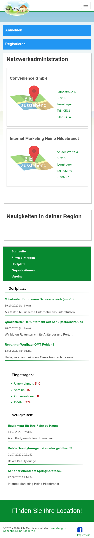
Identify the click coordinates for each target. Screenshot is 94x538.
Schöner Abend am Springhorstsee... (35, 471)
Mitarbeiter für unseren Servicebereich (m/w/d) (39, 299)
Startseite (19, 251)
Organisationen (23, 270)
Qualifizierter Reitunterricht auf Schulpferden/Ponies (44, 322)
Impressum (83, 535)
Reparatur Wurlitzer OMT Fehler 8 (29, 344)
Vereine (17, 276)
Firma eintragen (23, 257)
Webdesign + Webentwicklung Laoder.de (34, 529)
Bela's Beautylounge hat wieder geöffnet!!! (40, 448)
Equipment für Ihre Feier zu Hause (33, 425)
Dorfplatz (18, 264)
